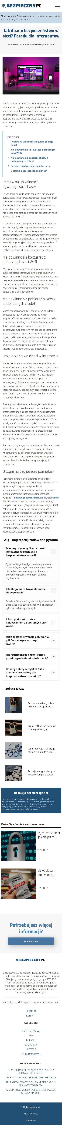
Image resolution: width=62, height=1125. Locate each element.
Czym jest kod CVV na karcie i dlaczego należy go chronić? (42, 727)
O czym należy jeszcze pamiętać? (29, 171)
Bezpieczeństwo (25, 16)
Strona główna (8, 16)
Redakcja (31, 1011)
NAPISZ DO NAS (31, 941)
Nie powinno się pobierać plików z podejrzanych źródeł (29, 159)
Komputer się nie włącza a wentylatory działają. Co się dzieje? (31, 1071)
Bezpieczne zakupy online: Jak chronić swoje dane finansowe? (41, 705)
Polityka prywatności (31, 1107)
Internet (31, 1040)
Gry (31, 1035)
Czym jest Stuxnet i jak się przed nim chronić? (48, 835)
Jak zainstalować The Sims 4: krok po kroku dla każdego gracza (31, 1083)
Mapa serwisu (31, 1114)
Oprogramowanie (31, 1054)
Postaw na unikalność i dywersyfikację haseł (32, 143)
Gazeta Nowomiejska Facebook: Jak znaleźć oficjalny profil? (31, 1091)
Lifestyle (31, 1049)
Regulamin (31, 1120)
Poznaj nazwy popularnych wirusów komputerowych (41, 773)
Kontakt (31, 1016)
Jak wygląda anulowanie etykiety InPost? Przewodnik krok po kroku (48, 873)
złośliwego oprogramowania (29, 498)
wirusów (54, 498)
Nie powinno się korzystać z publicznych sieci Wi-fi (33, 151)
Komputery (31, 1045)
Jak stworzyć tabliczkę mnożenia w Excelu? (31, 1077)
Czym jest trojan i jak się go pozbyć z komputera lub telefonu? (41, 750)
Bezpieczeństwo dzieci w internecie (31, 166)
